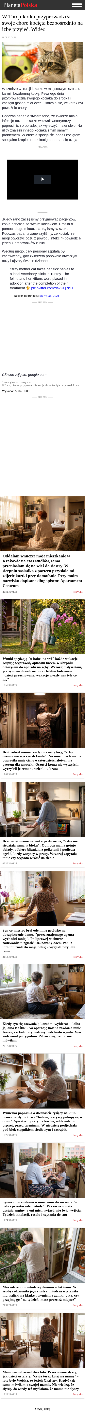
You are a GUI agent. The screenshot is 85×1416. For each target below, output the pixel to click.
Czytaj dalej (42, 1408)
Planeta (20, 5)
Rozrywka (77, 592)
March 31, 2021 (49, 295)
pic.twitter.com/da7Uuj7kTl (52, 288)
